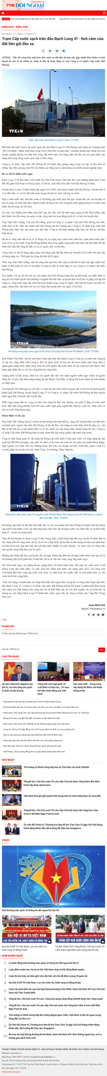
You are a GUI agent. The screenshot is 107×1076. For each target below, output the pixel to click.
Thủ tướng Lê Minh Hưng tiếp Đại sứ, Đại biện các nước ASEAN (56, 767)
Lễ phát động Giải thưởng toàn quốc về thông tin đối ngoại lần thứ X (44, 963)
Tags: (4, 619)
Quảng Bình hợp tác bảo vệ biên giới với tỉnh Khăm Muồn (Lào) (32, 701)
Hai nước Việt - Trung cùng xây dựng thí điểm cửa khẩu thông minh (87, 687)
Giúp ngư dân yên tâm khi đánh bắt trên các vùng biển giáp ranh (32, 740)
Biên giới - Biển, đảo (15, 27)
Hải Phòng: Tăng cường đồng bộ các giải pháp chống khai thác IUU (34, 751)
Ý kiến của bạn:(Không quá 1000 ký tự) (20, 633)
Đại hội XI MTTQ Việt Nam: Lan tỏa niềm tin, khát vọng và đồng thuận (45, 982)
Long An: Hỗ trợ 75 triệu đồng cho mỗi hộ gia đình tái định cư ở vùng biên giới (39, 729)
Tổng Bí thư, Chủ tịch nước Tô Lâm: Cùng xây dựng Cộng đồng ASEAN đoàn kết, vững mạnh (56, 998)
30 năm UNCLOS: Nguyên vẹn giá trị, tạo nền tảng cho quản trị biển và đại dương (17, 687)
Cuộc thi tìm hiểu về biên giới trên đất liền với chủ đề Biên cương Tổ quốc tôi (48, 976)
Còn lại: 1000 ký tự (10, 649)
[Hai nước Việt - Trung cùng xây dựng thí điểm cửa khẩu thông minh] (89, 671)
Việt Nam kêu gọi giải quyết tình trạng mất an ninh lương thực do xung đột (62, 796)
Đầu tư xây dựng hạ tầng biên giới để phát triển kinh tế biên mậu (32, 735)
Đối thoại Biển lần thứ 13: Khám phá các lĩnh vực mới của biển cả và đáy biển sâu (40, 707)
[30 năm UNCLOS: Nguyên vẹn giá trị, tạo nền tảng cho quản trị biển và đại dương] (18, 671)
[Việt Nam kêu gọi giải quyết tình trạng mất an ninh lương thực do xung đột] (12, 800)
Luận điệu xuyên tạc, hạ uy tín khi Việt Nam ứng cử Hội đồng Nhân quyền (46, 969)
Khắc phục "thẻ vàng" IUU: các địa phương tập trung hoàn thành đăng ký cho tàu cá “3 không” (46, 712)
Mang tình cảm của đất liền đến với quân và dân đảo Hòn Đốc (31, 718)
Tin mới (6, 19)
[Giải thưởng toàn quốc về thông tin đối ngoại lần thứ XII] (53, 877)
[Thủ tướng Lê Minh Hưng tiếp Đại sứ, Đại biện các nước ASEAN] (12, 771)
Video (5, 840)
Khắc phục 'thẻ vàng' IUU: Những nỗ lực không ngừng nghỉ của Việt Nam (36, 724)
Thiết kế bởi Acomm (11, 1072)
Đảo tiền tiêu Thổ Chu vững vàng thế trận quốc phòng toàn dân (32, 746)
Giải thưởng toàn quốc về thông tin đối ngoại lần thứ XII (30, 910)
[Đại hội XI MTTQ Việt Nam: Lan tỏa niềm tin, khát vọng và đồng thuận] (27, 929)
